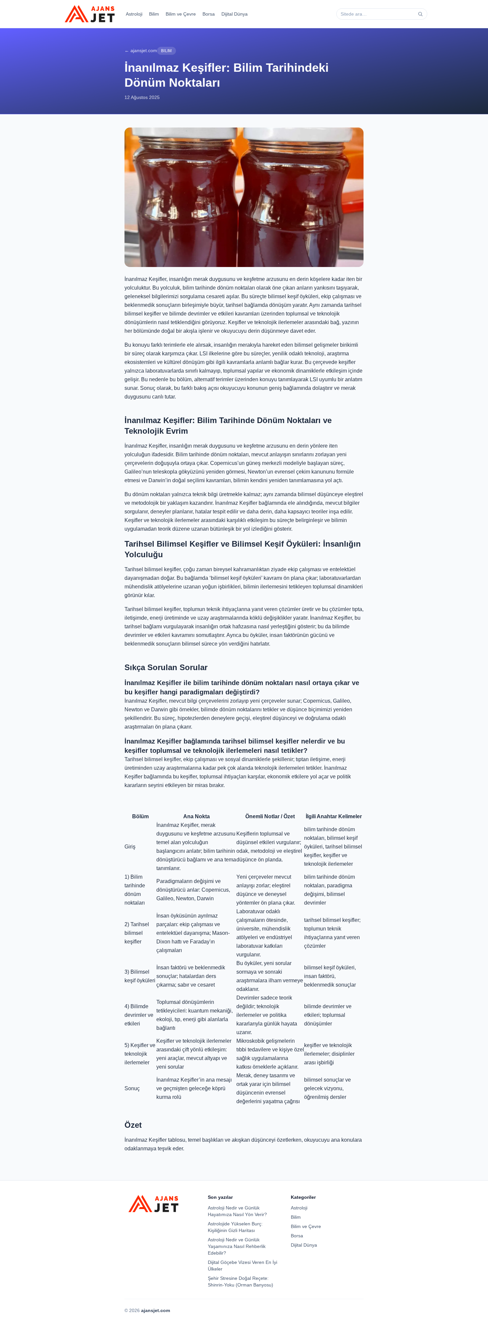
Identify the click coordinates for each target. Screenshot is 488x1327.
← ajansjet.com (140, 50)
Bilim (154, 14)
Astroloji (134, 14)
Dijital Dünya (234, 14)
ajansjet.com (155, 1310)
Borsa (209, 14)
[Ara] (420, 14)
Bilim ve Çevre (181, 14)
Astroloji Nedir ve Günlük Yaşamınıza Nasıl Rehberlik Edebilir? (237, 1246)
